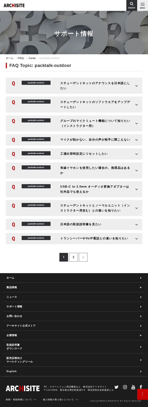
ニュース (11, 296)
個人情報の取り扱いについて (58, 399)
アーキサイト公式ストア (21, 325)
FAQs (21, 58)
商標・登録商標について (19, 399)
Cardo (32, 58)
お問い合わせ (14, 316)
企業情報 (11, 335)
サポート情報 (14, 306)
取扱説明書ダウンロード (14, 346)
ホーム (9, 58)
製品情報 (11, 287)
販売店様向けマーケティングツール (19, 360)
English (11, 371)
